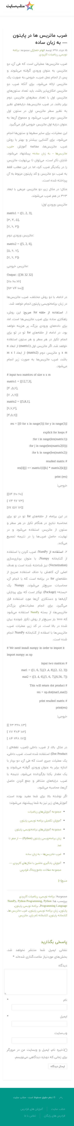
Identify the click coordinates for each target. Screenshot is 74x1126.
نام (37, 1000)
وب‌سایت (60, 1033)
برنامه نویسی (47, 896)
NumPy (35, 612)
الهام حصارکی (37, 50)
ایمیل (37, 1016)
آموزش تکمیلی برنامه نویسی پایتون (40, 821)
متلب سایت (58, 1109)
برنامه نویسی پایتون (26, 906)
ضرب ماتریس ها (17, 911)
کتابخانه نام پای (39, 915)
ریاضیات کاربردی (48, 54)
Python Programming (30, 901)
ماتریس (23, 915)
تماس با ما (30, 1116)
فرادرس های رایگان (54, 1116)
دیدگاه (62, 965)
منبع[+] (62, 881)
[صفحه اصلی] (20, 6)
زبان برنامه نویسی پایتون (43, 911)
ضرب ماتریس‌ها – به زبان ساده (43, 854)
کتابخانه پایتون (58, 915)
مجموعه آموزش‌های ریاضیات (44, 812)
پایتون (63, 911)
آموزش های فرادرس (32, 1109)
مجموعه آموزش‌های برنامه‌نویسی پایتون (38, 829)
